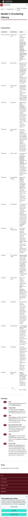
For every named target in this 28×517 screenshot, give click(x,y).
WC (20, 63)
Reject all (14, 510)
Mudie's (25, 136)
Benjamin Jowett (23, 255)
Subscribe (3, 488)
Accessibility (3, 478)
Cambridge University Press (7, 2)
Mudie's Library (23, 241)
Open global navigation (1, 1)
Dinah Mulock (23, 85)
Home (2, 9)
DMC (21, 277)
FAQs (2, 475)
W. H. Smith (17, 447)
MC (20, 249)
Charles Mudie (23, 70)
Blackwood (22, 106)
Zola (10, 419)
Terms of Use (4, 482)
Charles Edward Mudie (14, 403)
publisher (22, 178)
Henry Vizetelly (17, 430)
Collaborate (3, 491)
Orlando (7, 5)
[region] (14, 505)
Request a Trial (4, 485)
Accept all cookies (14, 514)
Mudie (21, 286)
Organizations (10, 9)
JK (22, 328)
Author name (13, 32)
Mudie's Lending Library (22, 58)
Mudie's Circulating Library (22, 186)
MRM (24, 376)
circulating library (15, 405)
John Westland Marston (23, 46)
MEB (21, 177)
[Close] (26, 496)
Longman (22, 212)
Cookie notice (22, 504)
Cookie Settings (14, 506)
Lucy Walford (12, 436)
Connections (5, 32)
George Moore (12, 417)
